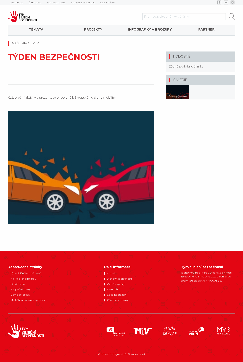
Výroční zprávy (116, 284)
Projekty (93, 29)
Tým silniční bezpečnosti (25, 273)
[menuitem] (36, 30)
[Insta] (232, 2)
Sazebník (112, 289)
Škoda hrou (17, 284)
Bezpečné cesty (20, 289)
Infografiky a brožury (150, 29)
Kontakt (112, 273)
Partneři (206, 29)
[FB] (219, 2)
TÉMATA (36, 29)
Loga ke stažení (116, 294)
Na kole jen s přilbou (23, 278)
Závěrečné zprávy (117, 300)
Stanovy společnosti (119, 278)
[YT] (226, 2)
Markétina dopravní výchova (27, 300)
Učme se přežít (20, 294)
